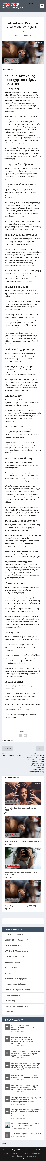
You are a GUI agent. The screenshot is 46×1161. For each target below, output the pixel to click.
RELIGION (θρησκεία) (13, 995)
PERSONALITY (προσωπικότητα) (17, 990)
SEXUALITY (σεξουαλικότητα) (16, 1006)
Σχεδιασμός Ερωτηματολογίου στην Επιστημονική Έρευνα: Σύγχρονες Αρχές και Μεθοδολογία (25, 1053)
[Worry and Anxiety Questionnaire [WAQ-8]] (23, 827)
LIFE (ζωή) (8, 973)
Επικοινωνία (31, 1156)
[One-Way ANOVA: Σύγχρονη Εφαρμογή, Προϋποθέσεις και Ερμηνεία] (7, 1027)
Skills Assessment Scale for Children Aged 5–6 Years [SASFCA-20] (25, 1125)
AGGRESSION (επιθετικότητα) (16, 940)
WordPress (39, 1150)
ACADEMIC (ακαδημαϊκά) (14, 934)
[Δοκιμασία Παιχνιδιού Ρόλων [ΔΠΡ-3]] (7, 1135)
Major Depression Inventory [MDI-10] (20, 906)
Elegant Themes (18, 1150)
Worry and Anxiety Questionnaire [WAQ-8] (23, 841)
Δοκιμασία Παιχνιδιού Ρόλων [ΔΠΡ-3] (26, 1134)
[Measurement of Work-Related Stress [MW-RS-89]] (23, 858)
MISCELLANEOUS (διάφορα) (15, 984)
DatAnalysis (7, 1153)
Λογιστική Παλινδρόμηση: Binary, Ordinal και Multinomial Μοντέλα (24, 1077)
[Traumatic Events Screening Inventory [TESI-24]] (23, 793)
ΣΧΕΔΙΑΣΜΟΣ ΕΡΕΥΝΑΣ (18, 1032)
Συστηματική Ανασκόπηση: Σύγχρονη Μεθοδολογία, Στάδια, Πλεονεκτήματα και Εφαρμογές (26, 1100)
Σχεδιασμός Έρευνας (20, 1153)
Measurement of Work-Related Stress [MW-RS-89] (21, 874)
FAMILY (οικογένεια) (12, 962)
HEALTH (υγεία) (11, 968)
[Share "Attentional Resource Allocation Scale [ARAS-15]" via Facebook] (21, 735)
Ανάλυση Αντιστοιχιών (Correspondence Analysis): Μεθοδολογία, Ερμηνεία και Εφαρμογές (22, 1040)
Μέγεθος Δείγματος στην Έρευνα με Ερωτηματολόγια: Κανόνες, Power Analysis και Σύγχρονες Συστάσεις (25, 1066)
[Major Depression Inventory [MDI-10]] (23, 891)
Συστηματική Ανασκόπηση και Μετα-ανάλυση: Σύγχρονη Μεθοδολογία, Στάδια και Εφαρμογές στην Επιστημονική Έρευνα (26, 1113)
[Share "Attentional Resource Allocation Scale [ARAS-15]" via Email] (25, 735)
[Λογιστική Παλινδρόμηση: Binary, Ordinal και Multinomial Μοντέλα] (7, 1077)
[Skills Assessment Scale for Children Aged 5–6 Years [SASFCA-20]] (7, 1125)
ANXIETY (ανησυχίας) (23, 35)
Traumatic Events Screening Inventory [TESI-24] (21, 809)
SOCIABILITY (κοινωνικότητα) (16, 1012)
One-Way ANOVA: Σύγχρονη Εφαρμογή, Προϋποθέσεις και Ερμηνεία (23, 1027)
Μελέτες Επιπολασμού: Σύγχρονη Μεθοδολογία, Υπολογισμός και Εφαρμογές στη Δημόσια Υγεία (24, 1088)
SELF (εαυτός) (10, 1001)
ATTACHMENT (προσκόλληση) (16, 951)
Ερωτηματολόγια (36, 1153)
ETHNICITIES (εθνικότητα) (15, 956)
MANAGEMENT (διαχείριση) (16, 979)
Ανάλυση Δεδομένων (17, 1156)
